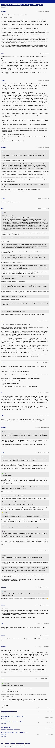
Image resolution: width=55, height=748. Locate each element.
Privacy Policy (28, 743)
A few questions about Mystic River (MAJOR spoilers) (22, 5)
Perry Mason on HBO (6, 727)
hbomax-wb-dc (17, 729)
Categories (7, 743)
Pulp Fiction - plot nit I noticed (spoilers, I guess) (13, 716)
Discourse (8, 746)
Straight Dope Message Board (7, 1)
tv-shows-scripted (10, 729)
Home (2, 743)
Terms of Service (20, 743)
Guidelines (13, 743)
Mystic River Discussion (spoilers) (9, 711)
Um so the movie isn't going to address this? (11, 721)
